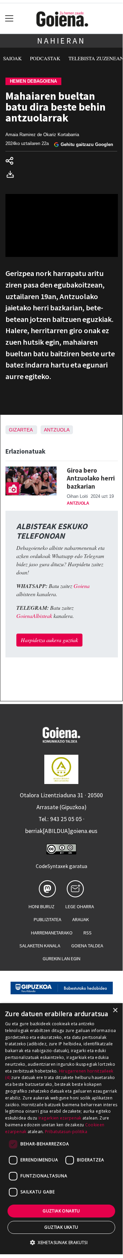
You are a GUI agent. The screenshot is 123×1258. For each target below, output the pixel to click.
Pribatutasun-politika (66, 1131)
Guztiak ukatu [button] (61, 1227)
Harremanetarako (52, 933)
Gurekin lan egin (61, 958)
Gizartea (20, 429)
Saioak (12, 58)
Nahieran (61, 40)
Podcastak (45, 58)
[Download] (12, 175)
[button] (61, 1242)
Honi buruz (42, 906)
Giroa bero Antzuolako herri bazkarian (91, 478)
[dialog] (61, 1128)
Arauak (80, 919)
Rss (87, 933)
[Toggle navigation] (9, 18)
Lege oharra (79, 906)
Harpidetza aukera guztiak (49, 639)
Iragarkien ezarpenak (60, 1118)
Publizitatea (47, 919)
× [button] (115, 1010)
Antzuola (57, 429)
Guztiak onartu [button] (61, 1211)
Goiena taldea (87, 946)
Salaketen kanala (39, 946)
